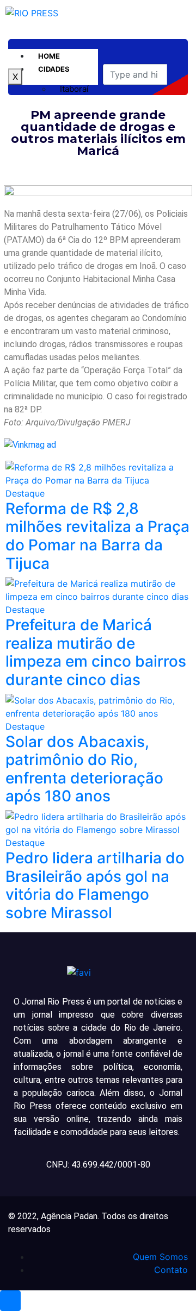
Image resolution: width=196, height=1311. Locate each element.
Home (49, 56)
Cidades (54, 69)
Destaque (25, 493)
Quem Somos (160, 1256)
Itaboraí (74, 89)
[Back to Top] (10, 1300)
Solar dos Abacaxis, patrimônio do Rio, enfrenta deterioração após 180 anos (84, 769)
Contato (171, 1269)
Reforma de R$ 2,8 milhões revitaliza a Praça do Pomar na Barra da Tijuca (97, 536)
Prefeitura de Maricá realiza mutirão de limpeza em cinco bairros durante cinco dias (95, 652)
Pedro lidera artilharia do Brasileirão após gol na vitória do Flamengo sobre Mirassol (95, 885)
